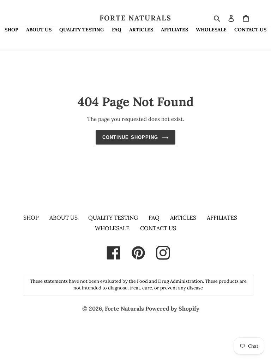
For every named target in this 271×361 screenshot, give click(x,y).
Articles (183, 217)
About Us (63, 217)
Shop (31, 217)
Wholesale (112, 228)
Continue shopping (130, 137)
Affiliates (222, 217)
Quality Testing (113, 217)
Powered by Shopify (172, 308)
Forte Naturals (135, 18)
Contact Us (158, 228)
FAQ (154, 217)
